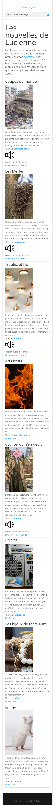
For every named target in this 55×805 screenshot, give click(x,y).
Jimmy (10, 707)
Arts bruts (13, 360)
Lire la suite (10, 438)
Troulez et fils (16, 264)
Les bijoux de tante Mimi (26, 623)
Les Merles (14, 171)
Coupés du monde (21, 81)
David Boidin (34, 801)
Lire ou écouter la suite (16, 165)
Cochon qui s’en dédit (23, 444)
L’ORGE (11, 540)
